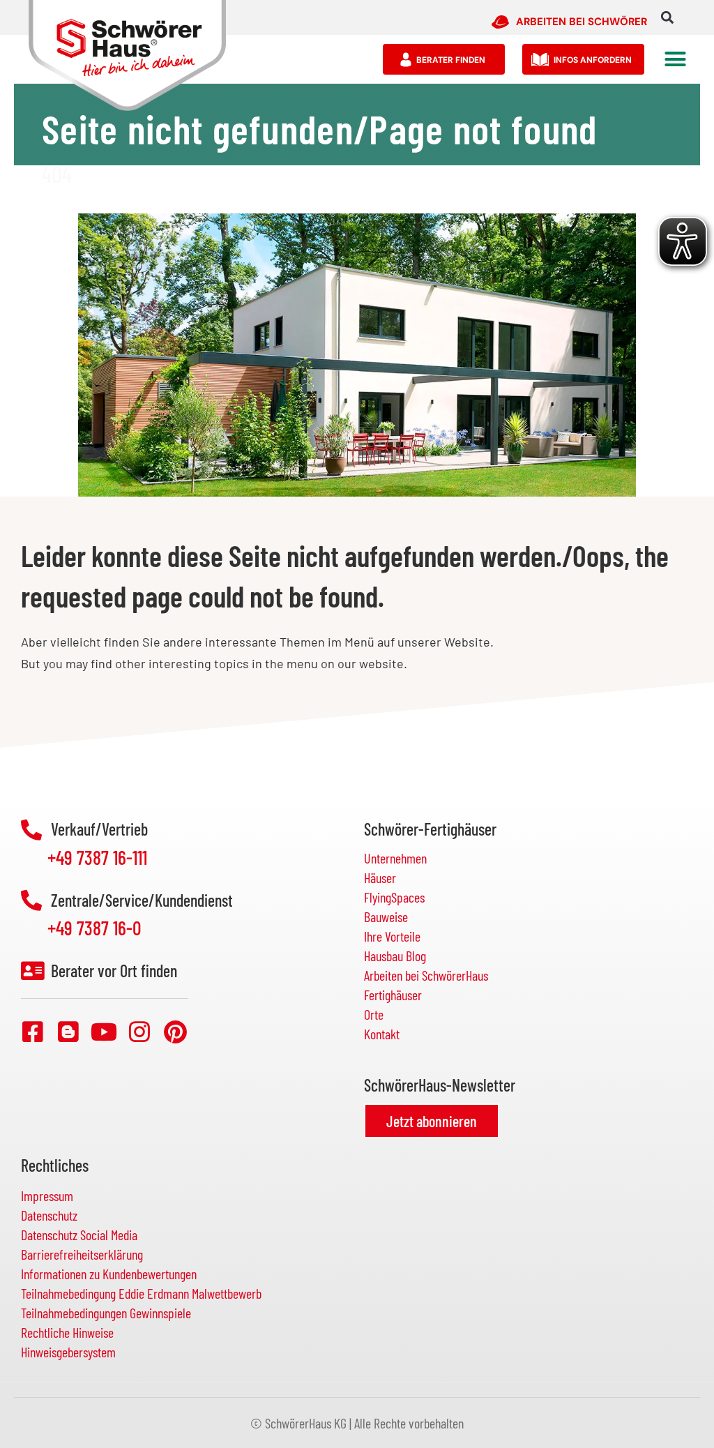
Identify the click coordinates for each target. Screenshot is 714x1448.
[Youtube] (104, 1031)
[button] (666, 17)
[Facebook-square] (33, 1031)
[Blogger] (68, 1031)
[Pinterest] (175, 1031)
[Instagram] (139, 1031)
